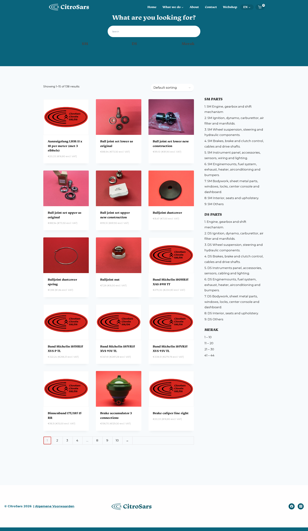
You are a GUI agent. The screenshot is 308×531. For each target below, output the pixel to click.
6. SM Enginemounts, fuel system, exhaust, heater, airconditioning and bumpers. (232, 169)
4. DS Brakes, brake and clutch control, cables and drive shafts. (233, 259)
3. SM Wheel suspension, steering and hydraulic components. (233, 132)
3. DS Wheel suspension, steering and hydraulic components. (233, 247)
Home (151, 7)
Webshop (230, 7)
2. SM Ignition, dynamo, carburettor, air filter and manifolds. (234, 120)
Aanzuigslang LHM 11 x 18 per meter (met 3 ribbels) (65, 145)
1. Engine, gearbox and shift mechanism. (225, 224)
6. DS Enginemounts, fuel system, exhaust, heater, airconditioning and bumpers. (232, 285)
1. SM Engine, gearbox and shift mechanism (228, 109)
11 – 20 (208, 343)
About (194, 7)
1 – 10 (208, 337)
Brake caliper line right (171, 413)
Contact (211, 7)
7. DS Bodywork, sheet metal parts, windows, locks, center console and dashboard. (231, 301)
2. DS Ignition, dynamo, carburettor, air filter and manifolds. (233, 236)
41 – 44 (209, 355)
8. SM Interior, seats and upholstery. (231, 198)
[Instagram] (301, 506)
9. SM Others (214, 204)
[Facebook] (292, 506)
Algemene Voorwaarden (54, 506)
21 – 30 (209, 349)
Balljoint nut (110, 279)
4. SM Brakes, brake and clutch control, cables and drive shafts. (234, 143)
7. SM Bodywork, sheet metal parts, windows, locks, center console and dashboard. (231, 186)
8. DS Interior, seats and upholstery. (231, 313)
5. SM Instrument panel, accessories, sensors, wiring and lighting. (232, 155)
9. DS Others (213, 319)
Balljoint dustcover (167, 213)
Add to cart (110, 162)
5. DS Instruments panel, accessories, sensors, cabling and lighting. (233, 270)
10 (117, 440)
